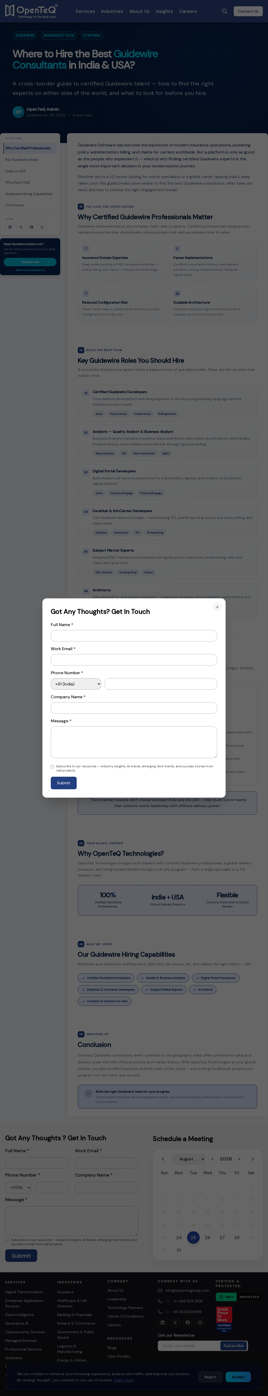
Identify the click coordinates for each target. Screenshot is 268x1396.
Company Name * (68, 697)
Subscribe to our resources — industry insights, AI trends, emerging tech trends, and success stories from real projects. (134, 768)
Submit (63, 783)
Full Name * (62, 624)
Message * (61, 721)
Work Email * (63, 648)
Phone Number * (67, 673)
